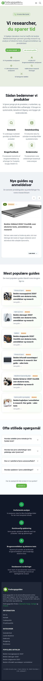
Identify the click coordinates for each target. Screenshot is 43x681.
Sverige (33, 604)
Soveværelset (7, 633)
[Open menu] (36, 3)
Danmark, (22, 604)
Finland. (5, 606)
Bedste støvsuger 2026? (11, 657)
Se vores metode (11, 50)
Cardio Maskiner (8, 636)
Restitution (6, 644)
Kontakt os (21, 486)
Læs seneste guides (30, 50)
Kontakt (5, 617)
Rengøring (6, 641)
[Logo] (12, 4)
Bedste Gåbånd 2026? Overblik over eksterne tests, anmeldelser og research (20, 227)
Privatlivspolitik (8, 623)
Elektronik (6, 638)
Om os (5, 615)
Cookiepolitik (7, 620)
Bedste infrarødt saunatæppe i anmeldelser (17, 662)
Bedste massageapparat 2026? (13, 654)
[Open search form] (40, 3)
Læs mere (33, 253)
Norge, (28, 604)
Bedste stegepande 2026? (11, 659)
